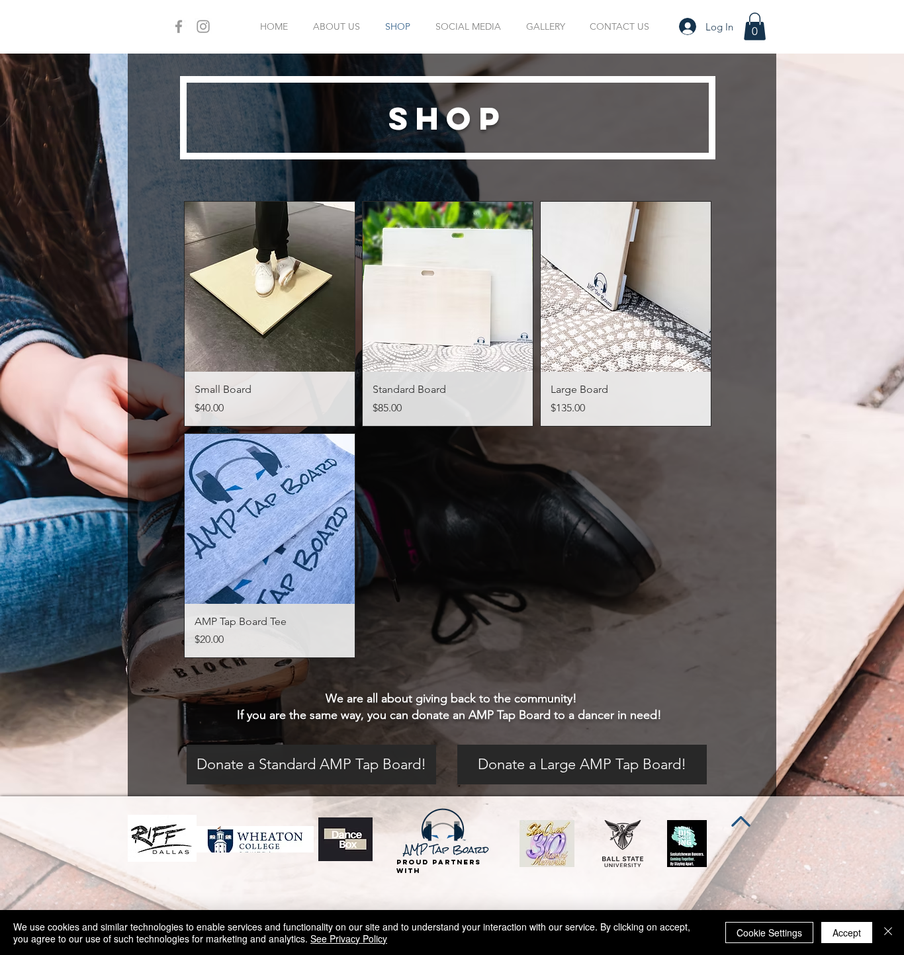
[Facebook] (178, 26)
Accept (847, 932)
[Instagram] (203, 26)
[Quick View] (270, 287)
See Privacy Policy (348, 938)
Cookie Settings (769, 932)
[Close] (888, 932)
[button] (754, 26)
